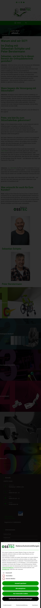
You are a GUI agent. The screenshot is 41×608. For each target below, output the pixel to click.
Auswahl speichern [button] (20, 583)
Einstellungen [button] (5, 569)
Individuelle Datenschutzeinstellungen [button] (20, 598)
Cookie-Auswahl (7, 605)
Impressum (35, 605)
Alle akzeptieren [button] (20, 588)
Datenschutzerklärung (8, 567)
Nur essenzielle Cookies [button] (20, 593)
